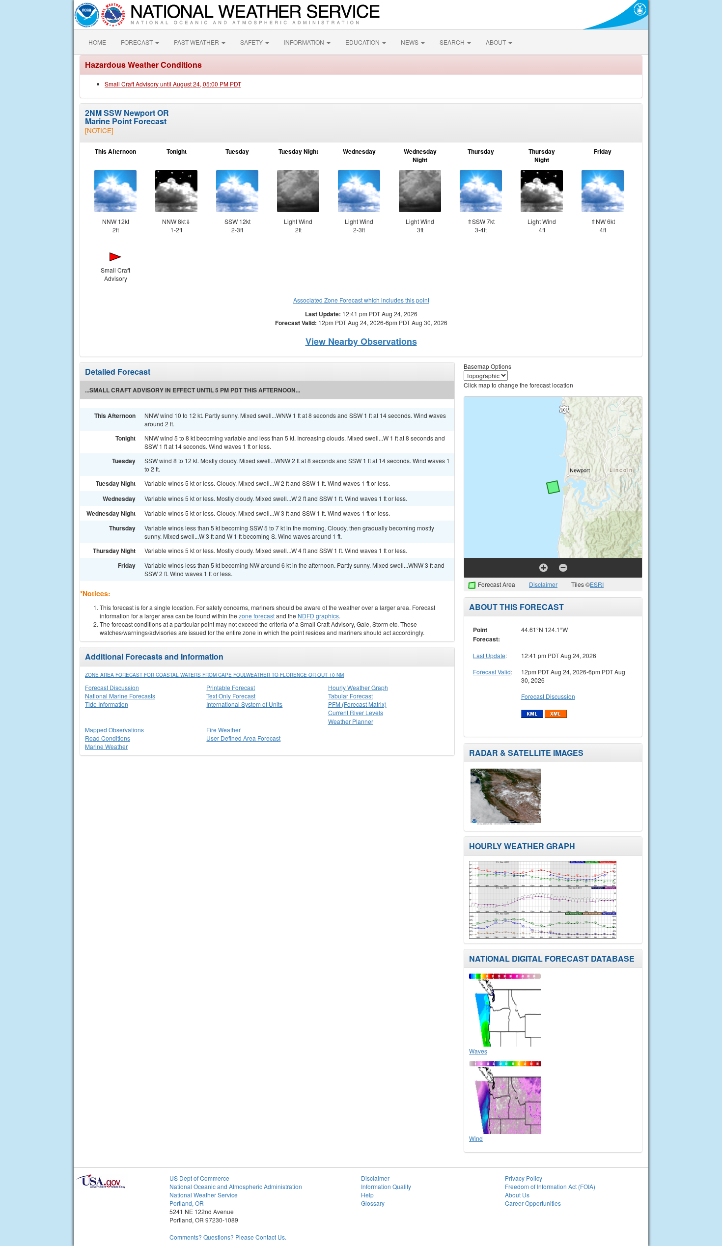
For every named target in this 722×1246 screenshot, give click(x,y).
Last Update (489, 655)
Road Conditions (107, 738)
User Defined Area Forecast (243, 738)
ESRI (597, 584)
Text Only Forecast (230, 696)
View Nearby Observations (361, 341)
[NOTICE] (99, 130)
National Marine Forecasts (120, 696)
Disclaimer (543, 584)
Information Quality (386, 1186)
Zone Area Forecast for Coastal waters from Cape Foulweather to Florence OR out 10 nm (214, 674)
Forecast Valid (492, 671)
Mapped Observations (114, 729)
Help (367, 1195)
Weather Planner (350, 721)
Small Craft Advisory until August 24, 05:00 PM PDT (173, 84)
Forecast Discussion (112, 687)
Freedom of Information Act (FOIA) (550, 1186)
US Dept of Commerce (199, 1178)
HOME (97, 42)
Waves (478, 1051)
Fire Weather (223, 729)
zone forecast (257, 615)
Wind (476, 1138)
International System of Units (244, 704)
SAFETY (252, 42)
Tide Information (106, 704)
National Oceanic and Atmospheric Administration (235, 1186)
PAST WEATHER (197, 42)
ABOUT (496, 42)
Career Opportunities (533, 1203)
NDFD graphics (318, 615)
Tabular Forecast (350, 696)
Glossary (373, 1203)
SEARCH (453, 42)
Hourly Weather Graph (358, 687)
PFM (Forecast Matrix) (357, 704)
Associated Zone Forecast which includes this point (361, 300)
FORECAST (137, 42)
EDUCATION (363, 42)
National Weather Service (203, 1195)
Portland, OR (186, 1203)
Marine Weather (106, 746)
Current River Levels (355, 712)
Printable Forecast (230, 687)
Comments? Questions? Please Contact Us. (227, 1237)
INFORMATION (305, 42)
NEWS (410, 42)
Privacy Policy (523, 1178)
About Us (517, 1195)
